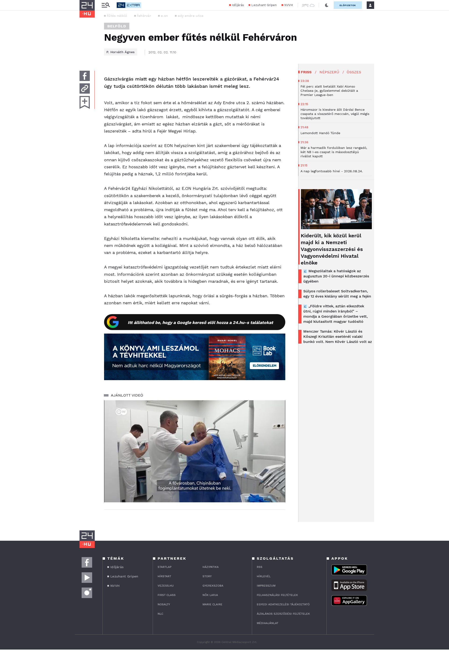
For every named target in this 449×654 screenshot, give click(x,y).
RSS (259, 567)
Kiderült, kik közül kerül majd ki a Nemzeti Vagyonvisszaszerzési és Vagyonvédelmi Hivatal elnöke (332, 249)
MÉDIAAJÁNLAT (267, 623)
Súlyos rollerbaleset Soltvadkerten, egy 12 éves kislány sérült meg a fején (337, 293)
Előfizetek (348, 5)
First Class (167, 595)
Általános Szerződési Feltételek (283, 613)
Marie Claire (212, 604)
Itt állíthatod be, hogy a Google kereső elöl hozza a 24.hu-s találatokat (200, 322)
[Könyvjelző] (85, 102)
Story (207, 576)
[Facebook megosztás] (85, 76)
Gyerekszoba (213, 585)
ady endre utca (190, 16)
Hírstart (164, 576)
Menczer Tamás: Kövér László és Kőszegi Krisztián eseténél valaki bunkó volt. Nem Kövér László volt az (337, 336)
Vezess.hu (166, 585)
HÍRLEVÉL (264, 576)
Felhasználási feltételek (277, 595)
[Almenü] (105, 5)
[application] (194, 451)
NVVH (288, 5)
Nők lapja (210, 595)
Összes (354, 72)
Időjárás (238, 5)
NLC (160, 613)
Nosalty (164, 604)
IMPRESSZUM (266, 585)
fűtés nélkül (117, 16)
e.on (164, 16)
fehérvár (144, 16)
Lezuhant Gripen (264, 5)
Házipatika (211, 567)
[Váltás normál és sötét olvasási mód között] (327, 5)
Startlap (164, 567)
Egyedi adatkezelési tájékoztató (283, 604)
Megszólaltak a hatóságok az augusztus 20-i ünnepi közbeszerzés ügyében (336, 276)
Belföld (116, 26)
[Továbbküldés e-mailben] (85, 88)
